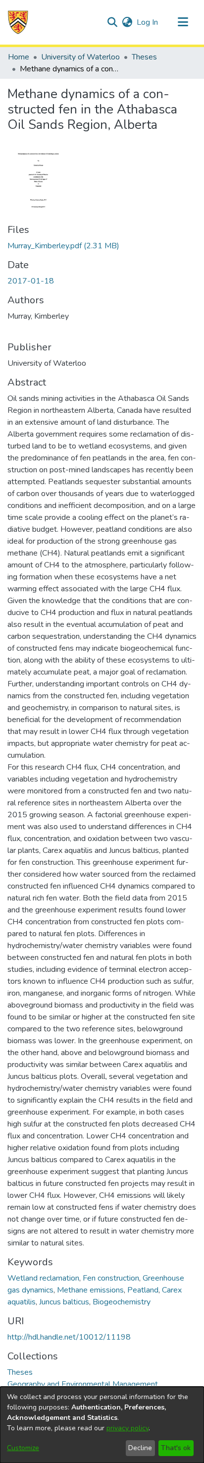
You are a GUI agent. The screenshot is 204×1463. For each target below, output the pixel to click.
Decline (140, 1448)
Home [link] (18, 57)
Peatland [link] (142, 1290)
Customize (23, 1448)
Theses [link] (144, 57)
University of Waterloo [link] (80, 57)
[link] (63, 245)
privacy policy (127, 1428)
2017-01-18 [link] (30, 281)
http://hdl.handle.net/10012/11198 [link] (69, 1337)
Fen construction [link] (111, 1278)
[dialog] (102, 1425)
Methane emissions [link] (90, 1290)
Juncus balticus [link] (64, 1301)
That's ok (176, 1448)
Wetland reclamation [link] (43, 1278)
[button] (18, 22)
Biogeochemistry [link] (122, 1301)
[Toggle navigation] (183, 22)
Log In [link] (148, 22)
